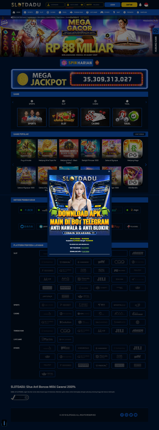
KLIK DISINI (85, 248)
